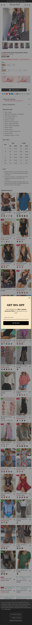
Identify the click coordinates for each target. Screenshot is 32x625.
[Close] (29, 298)
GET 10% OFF (16, 323)
